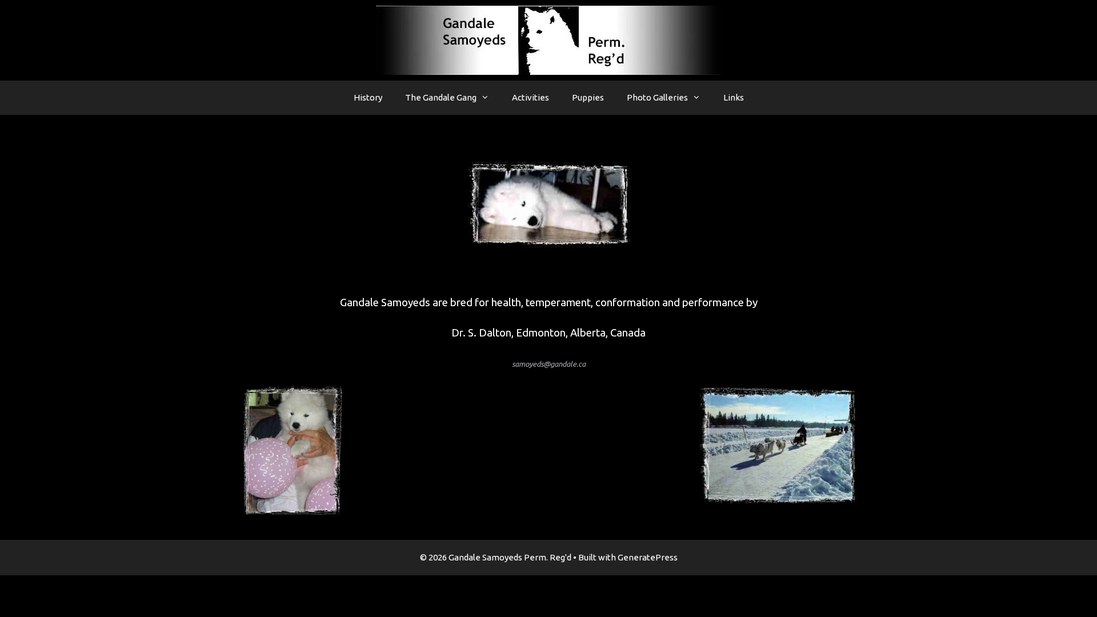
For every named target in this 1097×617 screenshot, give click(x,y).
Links (733, 97)
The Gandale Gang (441, 97)
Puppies (588, 97)
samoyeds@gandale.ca (549, 364)
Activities (530, 97)
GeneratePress (648, 557)
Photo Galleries (657, 97)
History (368, 97)
